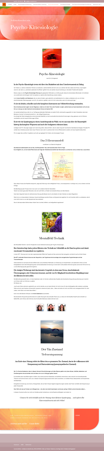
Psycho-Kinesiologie (53, 4)
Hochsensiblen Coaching (39, 4)
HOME (10, 4)
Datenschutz (28, 444)
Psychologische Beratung (24, 4)
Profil (15, 4)
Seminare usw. (96, 4)
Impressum (16, 444)
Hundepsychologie (65, 4)
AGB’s (22, 444)
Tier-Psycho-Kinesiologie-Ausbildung (81, 4)
